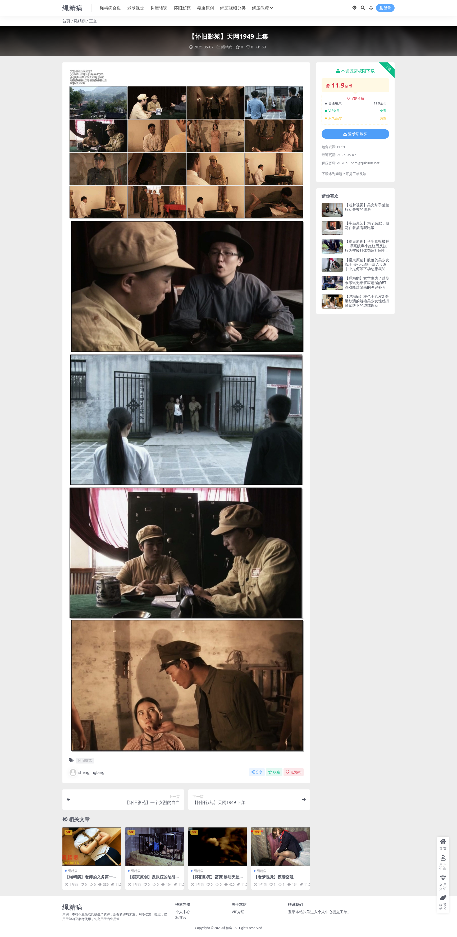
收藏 (276, 772)
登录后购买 (358, 134)
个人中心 (182, 911)
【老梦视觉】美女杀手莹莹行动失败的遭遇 (367, 207)
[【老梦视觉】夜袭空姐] (280, 846)
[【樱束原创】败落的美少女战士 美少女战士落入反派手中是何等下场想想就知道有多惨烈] (332, 265)
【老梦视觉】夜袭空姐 (274, 876)
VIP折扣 (358, 98)
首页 (66, 21)
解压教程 (260, 8)
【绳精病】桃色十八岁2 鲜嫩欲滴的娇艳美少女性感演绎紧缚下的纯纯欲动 (367, 301)
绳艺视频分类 (233, 8)
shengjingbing (91, 772)
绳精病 (80, 21)
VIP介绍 (238, 911)
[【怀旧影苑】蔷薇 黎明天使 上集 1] (217, 846)
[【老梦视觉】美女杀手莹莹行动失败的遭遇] (332, 210)
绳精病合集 (110, 8)
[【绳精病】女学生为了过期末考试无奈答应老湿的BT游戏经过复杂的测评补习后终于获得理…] (332, 283)
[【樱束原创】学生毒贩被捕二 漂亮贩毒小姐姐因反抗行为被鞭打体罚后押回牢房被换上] (332, 246)
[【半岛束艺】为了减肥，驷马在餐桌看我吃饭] (332, 228)
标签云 (180, 917)
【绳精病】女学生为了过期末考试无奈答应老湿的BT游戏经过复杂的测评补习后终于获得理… (367, 285)
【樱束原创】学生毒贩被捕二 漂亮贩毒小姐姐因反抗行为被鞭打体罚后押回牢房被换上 (367, 248)
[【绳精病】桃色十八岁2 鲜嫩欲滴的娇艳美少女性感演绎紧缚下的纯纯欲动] (332, 301)
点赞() (295, 772)
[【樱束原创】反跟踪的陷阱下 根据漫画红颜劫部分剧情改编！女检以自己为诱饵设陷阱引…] (154, 846)
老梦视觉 (135, 8)
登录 (387, 8)
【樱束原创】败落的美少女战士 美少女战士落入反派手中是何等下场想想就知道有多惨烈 (367, 266)
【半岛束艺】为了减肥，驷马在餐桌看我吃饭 (367, 225)
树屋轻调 (158, 8)
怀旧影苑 (182, 8)
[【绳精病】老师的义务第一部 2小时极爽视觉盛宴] (91, 846)
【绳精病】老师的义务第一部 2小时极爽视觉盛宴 (91, 879)
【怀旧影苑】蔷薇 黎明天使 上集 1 (215, 879)
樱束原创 (205, 8)
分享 (258, 772)
